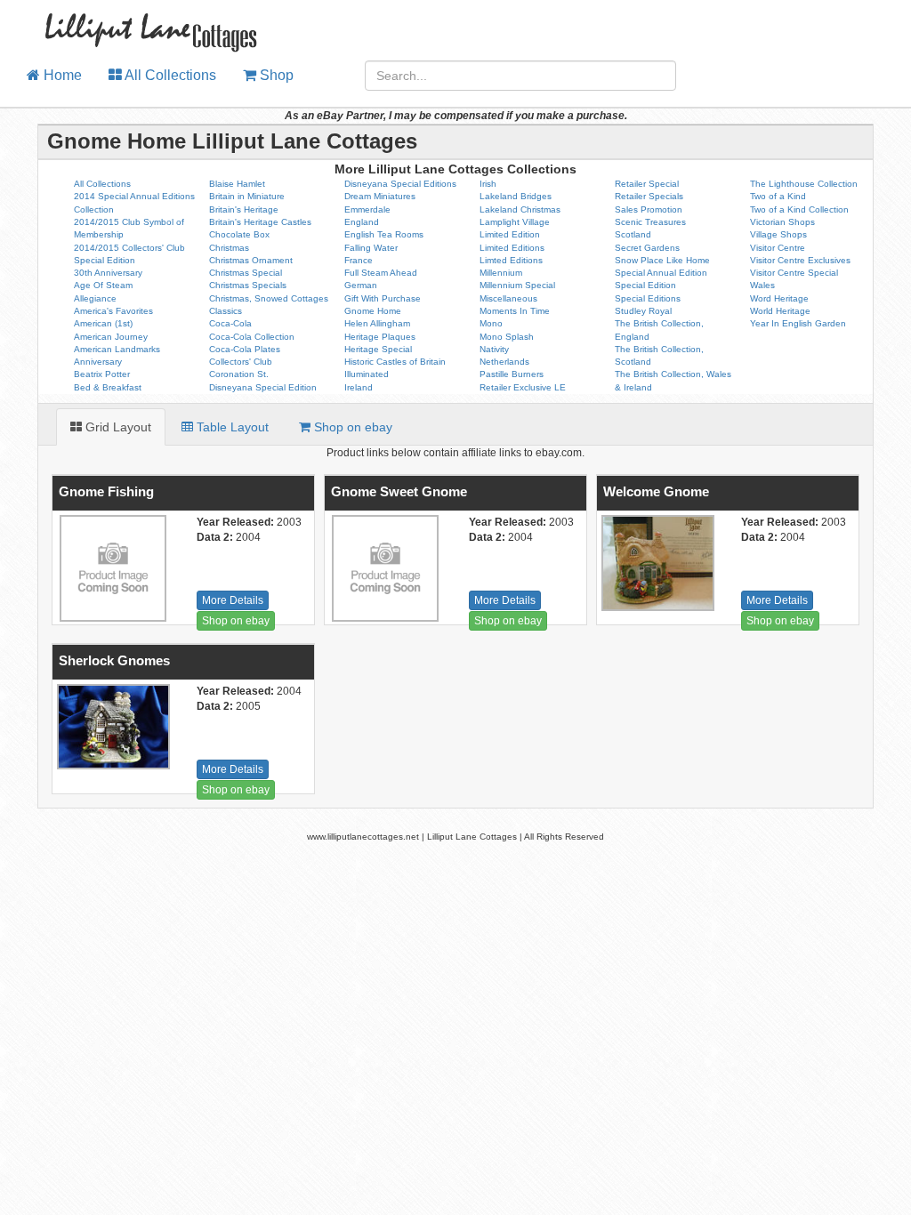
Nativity (494, 349)
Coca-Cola (230, 323)
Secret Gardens (647, 248)
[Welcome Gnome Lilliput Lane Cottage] (655, 563)
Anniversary (98, 361)
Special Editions (648, 298)
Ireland (358, 387)
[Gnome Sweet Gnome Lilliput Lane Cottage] (383, 568)
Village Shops (778, 234)
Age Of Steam (103, 285)
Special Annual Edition (661, 273)
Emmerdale (367, 209)
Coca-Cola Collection (251, 337)
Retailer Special (647, 184)
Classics (225, 311)
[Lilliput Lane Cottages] (140, 22)
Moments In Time (515, 311)
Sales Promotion (648, 209)
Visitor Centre (777, 248)
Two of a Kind (778, 196)
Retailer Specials (649, 196)
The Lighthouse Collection (804, 184)
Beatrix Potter (102, 374)
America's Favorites (113, 311)
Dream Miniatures (379, 196)
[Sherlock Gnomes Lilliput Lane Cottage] (111, 726)
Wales (762, 285)
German (360, 285)
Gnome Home (372, 311)
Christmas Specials (247, 285)
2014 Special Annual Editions (134, 196)
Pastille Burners (512, 374)
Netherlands (504, 361)
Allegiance (95, 298)
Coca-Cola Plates (244, 349)
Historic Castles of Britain (395, 361)
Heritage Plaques (379, 337)
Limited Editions (512, 248)
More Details (232, 600)
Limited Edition (510, 234)
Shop (275, 75)
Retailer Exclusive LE (523, 387)
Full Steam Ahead (380, 273)
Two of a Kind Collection (799, 209)
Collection (94, 209)
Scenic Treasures (650, 222)
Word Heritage (779, 298)
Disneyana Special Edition (263, 387)
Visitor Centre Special (794, 273)
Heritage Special (378, 349)
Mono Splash (507, 337)
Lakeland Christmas (520, 209)
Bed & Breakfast (107, 387)
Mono (491, 323)
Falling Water (371, 248)
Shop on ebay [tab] (351, 427)
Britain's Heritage (243, 209)
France (358, 260)
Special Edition (645, 285)
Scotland (633, 234)
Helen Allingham (377, 323)
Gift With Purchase (382, 298)
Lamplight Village (515, 222)
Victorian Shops (782, 222)
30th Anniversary (108, 273)
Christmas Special (245, 273)
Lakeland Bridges (516, 196)
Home (61, 75)
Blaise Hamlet (237, 184)
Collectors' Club (240, 361)
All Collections (169, 75)
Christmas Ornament (251, 260)
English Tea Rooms (383, 234)
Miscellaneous (508, 298)
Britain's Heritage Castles (260, 222)
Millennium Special (517, 285)
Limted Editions (511, 260)
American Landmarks (117, 349)
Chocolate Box (239, 234)
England (361, 222)
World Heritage (780, 311)
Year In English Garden (798, 323)
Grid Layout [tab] (116, 427)
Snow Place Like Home (662, 260)
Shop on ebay (236, 621)
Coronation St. (239, 374)
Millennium (501, 273)
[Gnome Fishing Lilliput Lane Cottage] (111, 568)
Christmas (229, 248)
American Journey (111, 337)
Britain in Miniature (247, 196)
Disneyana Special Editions (400, 184)
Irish (488, 184)
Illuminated (366, 374)
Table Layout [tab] (231, 427)
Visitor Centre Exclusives (800, 260)
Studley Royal (643, 311)
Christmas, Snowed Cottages (268, 298)
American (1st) (103, 323)
